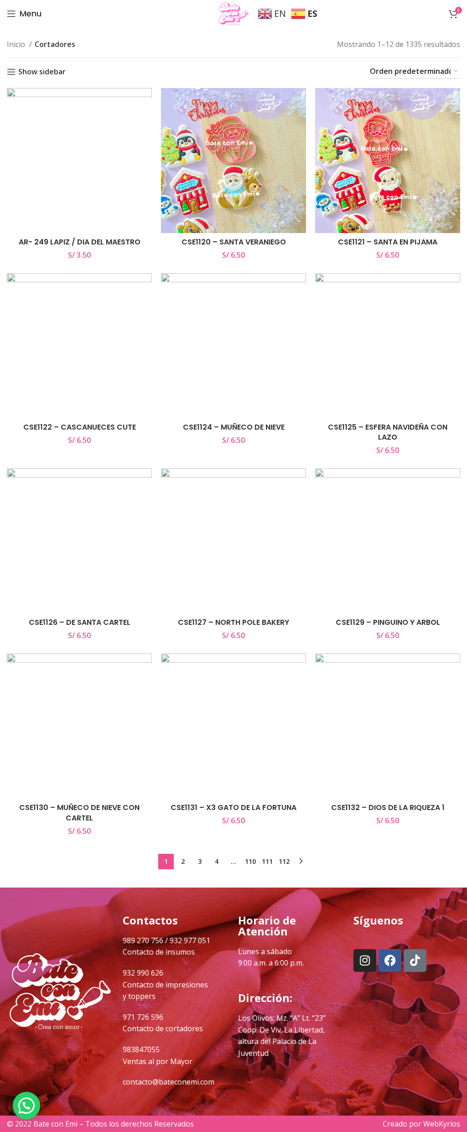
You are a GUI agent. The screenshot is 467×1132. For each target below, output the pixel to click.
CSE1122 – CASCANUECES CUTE (79, 427)
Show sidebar (42, 72)
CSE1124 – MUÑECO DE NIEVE (234, 427)
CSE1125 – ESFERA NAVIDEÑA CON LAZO (387, 432)
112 (284, 861)
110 (250, 861)
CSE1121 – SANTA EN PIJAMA (387, 242)
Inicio (17, 44)
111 (267, 861)
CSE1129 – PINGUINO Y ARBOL (388, 622)
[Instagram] (364, 960)
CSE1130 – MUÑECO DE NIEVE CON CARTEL (79, 812)
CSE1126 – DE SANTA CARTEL (79, 622)
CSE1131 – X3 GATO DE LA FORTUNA (233, 807)
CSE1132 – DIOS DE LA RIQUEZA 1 (388, 807)
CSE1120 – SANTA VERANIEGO (234, 242)
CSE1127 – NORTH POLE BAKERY (233, 622)
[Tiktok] (415, 960)
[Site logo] (233, 13)
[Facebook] (390, 960)
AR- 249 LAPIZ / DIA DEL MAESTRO (79, 242)
